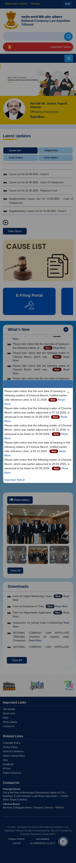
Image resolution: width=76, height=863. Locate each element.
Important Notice (14, 479)
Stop (6, 223)
